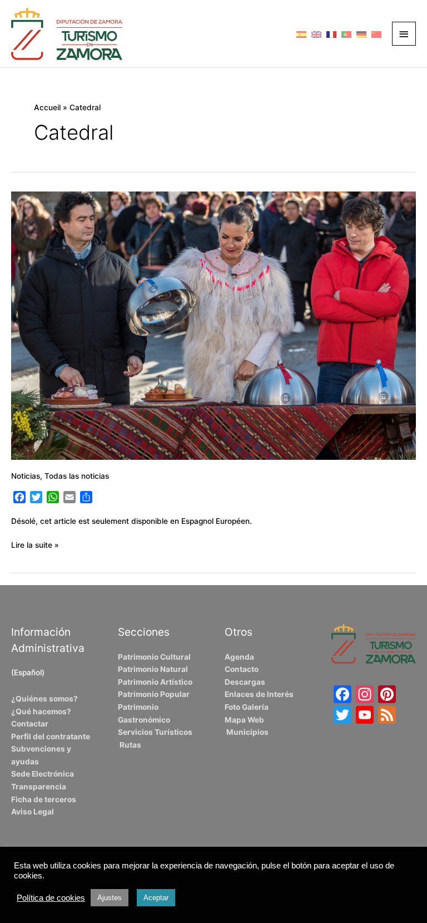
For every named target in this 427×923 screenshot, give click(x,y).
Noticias (25, 476)
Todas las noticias (76, 476)
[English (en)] (316, 33)
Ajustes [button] (109, 897)
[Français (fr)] (331, 33)
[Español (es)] (301, 33)
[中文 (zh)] (376, 33)
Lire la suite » (35, 544)
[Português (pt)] (346, 33)
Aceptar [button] (155, 897)
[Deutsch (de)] (361, 33)
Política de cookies (51, 897)
